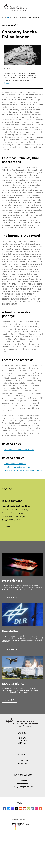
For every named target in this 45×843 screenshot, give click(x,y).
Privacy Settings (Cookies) (23, 787)
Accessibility (22, 780)
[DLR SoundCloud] (40, 810)
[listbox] (8, 17)
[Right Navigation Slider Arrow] (38, 54)
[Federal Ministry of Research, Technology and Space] (22, 832)
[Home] (3, 17)
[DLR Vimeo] (28, 810)
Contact (7, 526)
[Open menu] (39, 7)
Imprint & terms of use (22, 790)
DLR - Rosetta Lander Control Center (19, 449)
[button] (22, 65)
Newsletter (22, 763)
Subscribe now (10, 597)
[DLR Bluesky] (8, 810)
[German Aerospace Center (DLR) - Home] (15, 7)
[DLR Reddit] (20, 810)
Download (7, 83)
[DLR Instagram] (32, 810)
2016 (13, 17)
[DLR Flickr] (36, 810)
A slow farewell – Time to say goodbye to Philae (23, 470)
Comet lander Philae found (15, 463)
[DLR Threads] (16, 810)
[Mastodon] (12, 810)
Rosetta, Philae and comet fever (17, 467)
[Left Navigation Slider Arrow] (7, 54)
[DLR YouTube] (24, 810)
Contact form (22, 760)
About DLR (9, 700)
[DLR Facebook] (4, 810)
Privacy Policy (22, 783)
